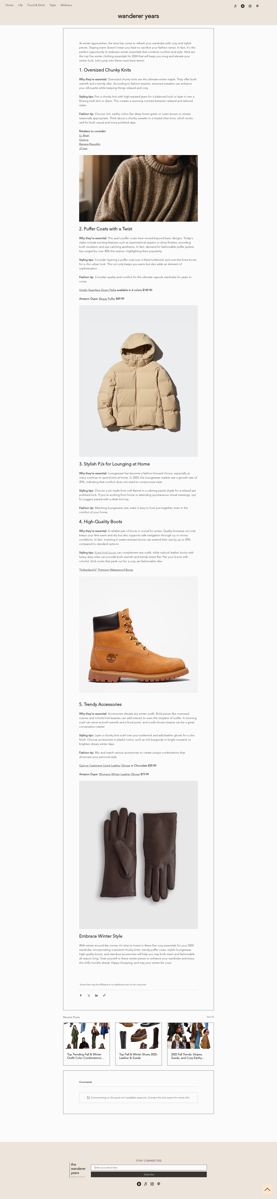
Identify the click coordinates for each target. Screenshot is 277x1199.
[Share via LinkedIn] (96, 995)
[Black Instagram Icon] (250, 6)
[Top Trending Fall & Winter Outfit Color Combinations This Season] (86, 1036)
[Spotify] (242, 6)
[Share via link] (104, 995)
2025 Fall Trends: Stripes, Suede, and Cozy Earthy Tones (187, 1056)
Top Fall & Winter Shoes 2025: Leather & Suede (138, 1056)
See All (210, 1016)
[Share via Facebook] (80, 995)
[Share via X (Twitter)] (88, 995)
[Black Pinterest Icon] (257, 6)
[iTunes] (235, 6)
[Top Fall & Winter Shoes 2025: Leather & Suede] (138, 1036)
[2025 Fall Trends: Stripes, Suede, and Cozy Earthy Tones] (190, 1036)
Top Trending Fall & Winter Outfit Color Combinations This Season (84, 1056)
